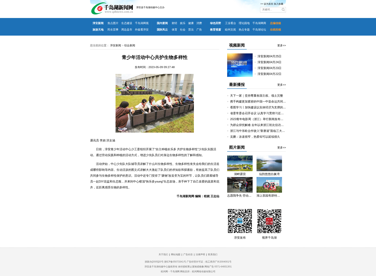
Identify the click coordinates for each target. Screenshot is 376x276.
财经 (174, 23)
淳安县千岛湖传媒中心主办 (150, 7)
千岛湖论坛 (259, 29)
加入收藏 (278, 4)
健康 (191, 23)
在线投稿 (275, 29)
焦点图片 (113, 23)
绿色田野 (215, 23)
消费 (199, 23)
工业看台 (230, 23)
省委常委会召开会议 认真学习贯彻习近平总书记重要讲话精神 (270, 113)
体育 (174, 29)
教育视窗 (215, 29)
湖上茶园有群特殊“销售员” (269, 195)
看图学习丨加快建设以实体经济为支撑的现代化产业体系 (267, 107)
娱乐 (182, 23)
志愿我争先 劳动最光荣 (240, 195)
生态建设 (126, 23)
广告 (199, 29)
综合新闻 (129, 45)
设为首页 (268, 4)
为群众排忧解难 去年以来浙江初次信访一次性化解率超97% (268, 125)
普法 (191, 29)
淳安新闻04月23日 (271, 68)
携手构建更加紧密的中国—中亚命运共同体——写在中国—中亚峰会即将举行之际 (283, 101)
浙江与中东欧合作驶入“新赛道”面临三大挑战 (259, 130)
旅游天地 (98, 29)
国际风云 (162, 29)
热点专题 (244, 29)
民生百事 (113, 29)
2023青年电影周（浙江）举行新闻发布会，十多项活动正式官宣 (271, 119)
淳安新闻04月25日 (271, 56)
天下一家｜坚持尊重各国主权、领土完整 (256, 95)
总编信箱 (275, 23)
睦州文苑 (230, 29)
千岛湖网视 (142, 23)
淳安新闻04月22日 (271, 74)
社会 (182, 29)
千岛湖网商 (259, 23)
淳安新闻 (98, 23)
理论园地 (244, 23)
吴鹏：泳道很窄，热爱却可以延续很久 (255, 136)
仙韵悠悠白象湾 (269, 174)
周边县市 (126, 29)
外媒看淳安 (142, 29)
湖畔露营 (240, 174)
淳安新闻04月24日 (271, 62)
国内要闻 (162, 23)
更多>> (281, 45)
